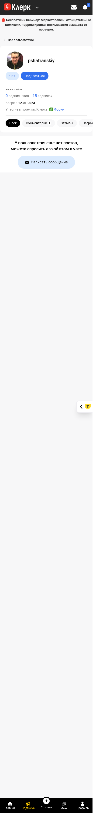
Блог (13, 123)
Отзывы (67, 123)
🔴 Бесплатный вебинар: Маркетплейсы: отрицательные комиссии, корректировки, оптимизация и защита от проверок (46, 24)
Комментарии (38, 123)
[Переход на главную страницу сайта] (17, 7)
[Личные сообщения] (74, 7)
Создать (46, 807)
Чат (12, 76)
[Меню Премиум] (37, 7)
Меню (64, 808)
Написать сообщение (49, 162)
